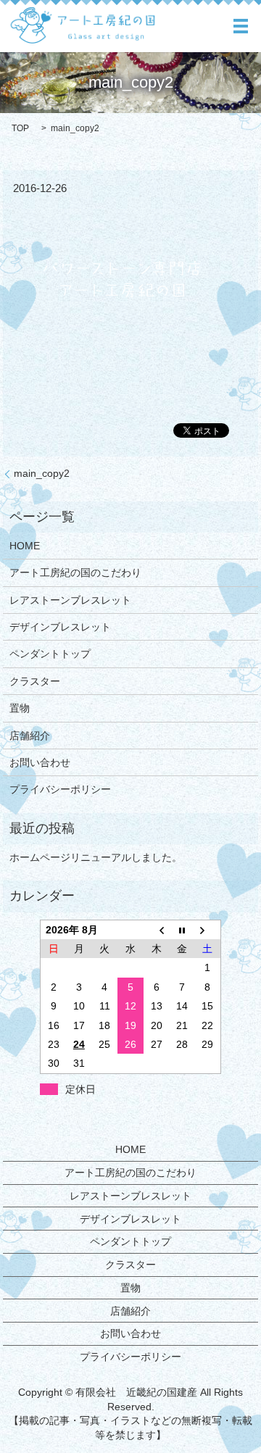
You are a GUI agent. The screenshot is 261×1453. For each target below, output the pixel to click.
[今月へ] (182, 929)
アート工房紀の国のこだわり (75, 572)
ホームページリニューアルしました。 (95, 857)
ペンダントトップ (50, 653)
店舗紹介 (29, 735)
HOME (24, 545)
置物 (19, 708)
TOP (20, 128)
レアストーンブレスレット (70, 600)
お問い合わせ (39, 762)
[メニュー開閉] (240, 26)
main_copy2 (42, 473)
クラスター (34, 681)
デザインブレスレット (60, 627)
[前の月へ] (157, 929)
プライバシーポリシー (60, 789)
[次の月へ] (208, 929)
